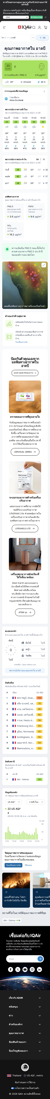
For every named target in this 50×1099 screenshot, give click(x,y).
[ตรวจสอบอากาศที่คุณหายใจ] (25, 397)
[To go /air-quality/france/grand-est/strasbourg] (25, 698)
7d (44, 159)
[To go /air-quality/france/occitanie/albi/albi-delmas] (25, 779)
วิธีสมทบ (28, 865)
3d (37, 159)
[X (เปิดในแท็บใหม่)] (17, 969)
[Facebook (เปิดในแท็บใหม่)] (10, 969)
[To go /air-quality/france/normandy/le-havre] (25, 743)
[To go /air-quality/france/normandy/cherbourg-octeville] (25, 726)
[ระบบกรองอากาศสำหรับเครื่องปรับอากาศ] (25, 477)
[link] (34, 27)
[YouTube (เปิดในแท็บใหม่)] (25, 969)
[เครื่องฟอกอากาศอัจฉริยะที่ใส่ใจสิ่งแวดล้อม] (25, 554)
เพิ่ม (44, 37)
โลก (2, 38)
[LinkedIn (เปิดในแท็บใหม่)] (39, 969)
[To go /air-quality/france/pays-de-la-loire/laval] (25, 714)
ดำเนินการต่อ (36, 17)
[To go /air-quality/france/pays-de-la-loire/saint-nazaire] (25, 703)
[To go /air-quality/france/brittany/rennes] (25, 709)
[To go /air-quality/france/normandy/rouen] (25, 731)
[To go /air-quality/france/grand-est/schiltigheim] (25, 737)
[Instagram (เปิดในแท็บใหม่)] (32, 969)
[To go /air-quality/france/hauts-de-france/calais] (25, 720)
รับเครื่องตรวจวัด (21, 342)
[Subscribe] (40, 959)
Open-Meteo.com (29, 665)
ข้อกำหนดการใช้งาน (25, 1082)
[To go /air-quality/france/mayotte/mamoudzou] (25, 748)
